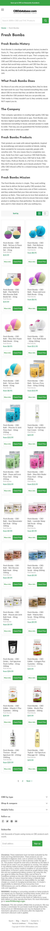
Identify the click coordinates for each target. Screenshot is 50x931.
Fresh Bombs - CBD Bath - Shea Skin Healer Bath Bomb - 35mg (12, 338)
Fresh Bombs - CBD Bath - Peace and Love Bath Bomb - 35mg (36, 291)
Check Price (17, 262)
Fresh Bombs (7, 252)
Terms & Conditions (19, 923)
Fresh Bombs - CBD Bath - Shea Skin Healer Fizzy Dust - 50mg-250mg (37, 475)
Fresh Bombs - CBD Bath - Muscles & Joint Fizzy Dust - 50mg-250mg (12, 428)
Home (3, 28)
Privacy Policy (33, 923)
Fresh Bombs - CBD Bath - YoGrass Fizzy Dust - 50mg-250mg (36, 383)
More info (7, 262)
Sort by (15, 213)
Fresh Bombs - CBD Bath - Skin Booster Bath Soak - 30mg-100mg (11, 569)
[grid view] (39, 213)
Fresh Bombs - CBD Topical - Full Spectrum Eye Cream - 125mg (37, 427)
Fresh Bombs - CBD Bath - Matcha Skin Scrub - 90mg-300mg (36, 614)
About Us (25, 921)
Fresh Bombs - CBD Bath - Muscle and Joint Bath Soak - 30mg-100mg (12, 615)
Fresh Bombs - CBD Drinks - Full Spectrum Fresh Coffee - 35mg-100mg (12, 662)
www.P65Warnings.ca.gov (15, 901)
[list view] (45, 213)
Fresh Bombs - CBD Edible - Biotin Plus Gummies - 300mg (35, 708)
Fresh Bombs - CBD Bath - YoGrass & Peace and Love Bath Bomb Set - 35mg (12, 246)
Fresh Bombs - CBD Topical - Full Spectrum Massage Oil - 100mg (37, 752)
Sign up (37, 843)
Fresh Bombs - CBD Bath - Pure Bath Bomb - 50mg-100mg (37, 338)
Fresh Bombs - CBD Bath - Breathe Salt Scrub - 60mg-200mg (36, 567)
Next (28, 781)
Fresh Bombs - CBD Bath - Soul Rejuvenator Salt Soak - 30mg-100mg (12, 522)
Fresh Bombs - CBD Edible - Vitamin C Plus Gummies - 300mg (12, 708)
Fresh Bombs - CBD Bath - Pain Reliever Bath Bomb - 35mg (35, 245)
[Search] (45, 20)
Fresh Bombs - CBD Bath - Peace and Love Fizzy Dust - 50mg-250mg (12, 475)
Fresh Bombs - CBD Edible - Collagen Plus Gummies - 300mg (36, 661)
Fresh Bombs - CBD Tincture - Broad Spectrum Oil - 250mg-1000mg (12, 753)
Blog (17, 921)
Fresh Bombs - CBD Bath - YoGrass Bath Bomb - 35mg (11, 383)
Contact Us (35, 921)
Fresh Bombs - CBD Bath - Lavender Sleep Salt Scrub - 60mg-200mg (36, 522)
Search (11, 921)
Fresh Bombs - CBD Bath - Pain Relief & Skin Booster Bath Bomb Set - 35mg (11, 293)
